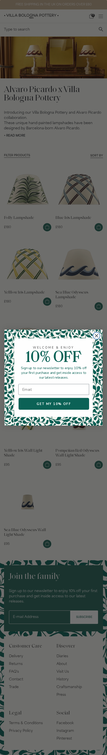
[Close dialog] (96, 335)
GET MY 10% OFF (54, 404)
